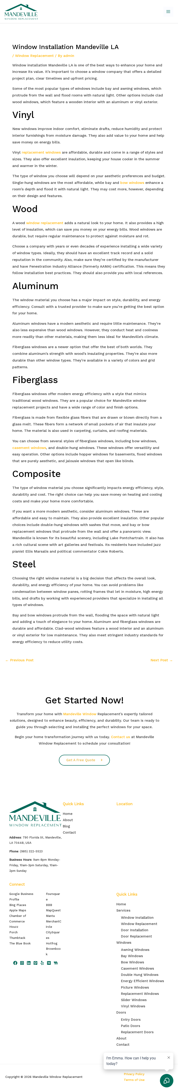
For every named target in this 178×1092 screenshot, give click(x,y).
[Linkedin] (29, 963)
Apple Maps (17, 910)
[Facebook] (15, 963)
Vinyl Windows (133, 1006)
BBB (49, 905)
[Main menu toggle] (168, 12)
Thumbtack (17, 938)
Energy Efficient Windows (142, 981)
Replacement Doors (137, 1032)
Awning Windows (135, 950)
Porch (13, 932)
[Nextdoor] (56, 963)
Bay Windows (132, 956)
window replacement (44, 223)
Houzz (13, 926)
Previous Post (19, 660)
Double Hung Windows (140, 975)
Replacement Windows (140, 994)
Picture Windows (135, 987)
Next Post (161, 660)
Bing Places (17, 905)
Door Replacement (136, 936)
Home (68, 814)
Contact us (120, 737)
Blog (66, 826)
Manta (50, 916)
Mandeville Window (79, 714)
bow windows (132, 183)
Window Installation (137, 918)
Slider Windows (134, 1000)
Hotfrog (51, 943)
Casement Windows (137, 968)
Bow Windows (132, 962)
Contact (69, 832)
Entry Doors (131, 1020)
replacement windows (41, 152)
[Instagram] (22, 963)
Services (123, 910)
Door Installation (134, 930)
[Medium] (49, 963)
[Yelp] (42, 963)
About (68, 820)
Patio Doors (130, 1026)
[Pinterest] (35, 963)
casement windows (29, 448)
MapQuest (53, 910)
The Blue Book (20, 943)
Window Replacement (34, 56)
